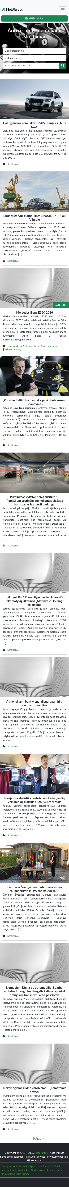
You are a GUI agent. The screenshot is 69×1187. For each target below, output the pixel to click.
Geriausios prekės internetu (46, 1170)
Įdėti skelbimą (36, 18)
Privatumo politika (57, 1156)
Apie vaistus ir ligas (24, 1166)
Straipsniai (13, 164)
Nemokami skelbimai (48, 1166)
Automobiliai (30, 346)
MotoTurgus (14, 9)
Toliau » (38, 1138)
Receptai (6, 1166)
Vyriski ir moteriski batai (15, 1170)
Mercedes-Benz (48, 346)
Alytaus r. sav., (13, 349)
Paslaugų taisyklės (35, 1156)
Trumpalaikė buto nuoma (16, 1174)
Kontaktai (36, 1160)
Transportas (14, 346)
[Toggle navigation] (62, 9)
